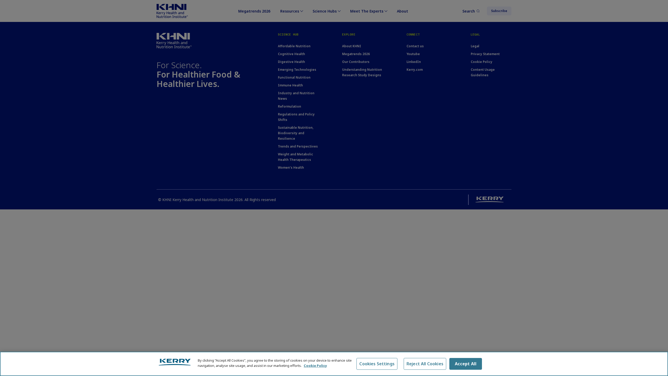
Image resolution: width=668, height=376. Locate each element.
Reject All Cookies (425, 364)
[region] (334, 364)
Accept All (466, 364)
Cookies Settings (377, 364)
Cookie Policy (315, 365)
